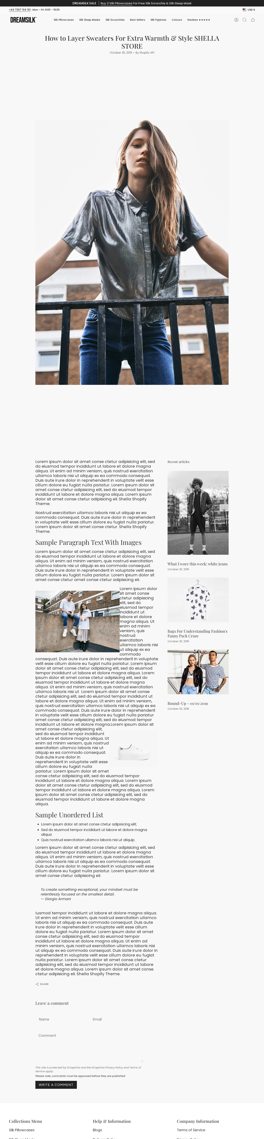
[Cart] (253, 20)
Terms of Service (191, 1130)
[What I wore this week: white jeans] (198, 513)
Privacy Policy (114, 1067)
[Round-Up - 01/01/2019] (198, 672)
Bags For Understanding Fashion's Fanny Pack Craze (198, 633)
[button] (177, 20)
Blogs (97, 1130)
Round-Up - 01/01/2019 (188, 703)
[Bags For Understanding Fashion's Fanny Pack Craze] (198, 600)
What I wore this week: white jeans (198, 563)
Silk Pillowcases (21, 1130)
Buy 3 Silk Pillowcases (116, 3)
